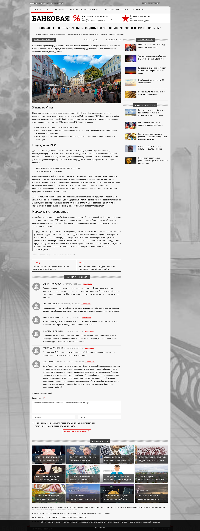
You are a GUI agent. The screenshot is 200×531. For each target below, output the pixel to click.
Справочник (139, 10)
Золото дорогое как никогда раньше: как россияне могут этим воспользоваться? (152, 136)
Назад (36, 263)
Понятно (100, 528)
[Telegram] (169, 3)
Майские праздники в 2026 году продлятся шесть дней (151, 46)
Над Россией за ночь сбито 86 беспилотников (151, 81)
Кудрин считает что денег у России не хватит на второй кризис (51, 267)
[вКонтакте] (163, 3)
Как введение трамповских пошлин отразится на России (150, 123)
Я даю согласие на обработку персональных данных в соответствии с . (65, 424)
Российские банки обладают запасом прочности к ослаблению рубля (97, 267)
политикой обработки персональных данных (54, 426)
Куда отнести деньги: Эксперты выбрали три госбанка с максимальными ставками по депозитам (151, 113)
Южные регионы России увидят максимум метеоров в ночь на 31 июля (152, 70)
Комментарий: (38, 398)
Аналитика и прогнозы (66, 10)
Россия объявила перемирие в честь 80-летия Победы (151, 93)
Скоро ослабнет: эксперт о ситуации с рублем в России (150, 147)
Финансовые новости (44, 40)
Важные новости (89, 10)
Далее (82, 263)
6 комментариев (113, 40)
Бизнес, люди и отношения (115, 10)
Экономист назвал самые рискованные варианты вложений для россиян (153, 160)
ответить (87, 284)
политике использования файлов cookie (142, 522)
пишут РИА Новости (98, 116)
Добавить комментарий (76, 432)
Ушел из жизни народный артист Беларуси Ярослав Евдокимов (152, 57)
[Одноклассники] (166, 3)
